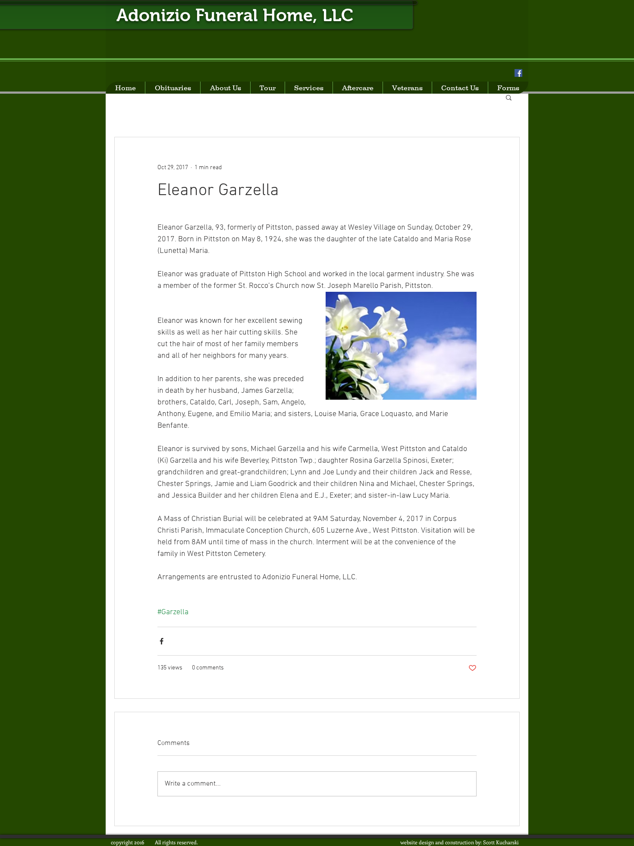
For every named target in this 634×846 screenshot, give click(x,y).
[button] (509, 97)
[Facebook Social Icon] (518, 73)
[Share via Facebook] (161, 641)
